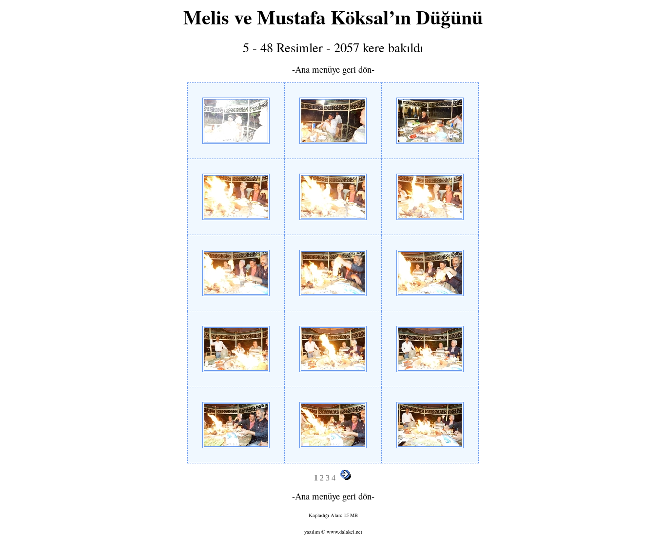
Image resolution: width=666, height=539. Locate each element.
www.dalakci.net (344, 531)
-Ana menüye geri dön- (333, 69)
